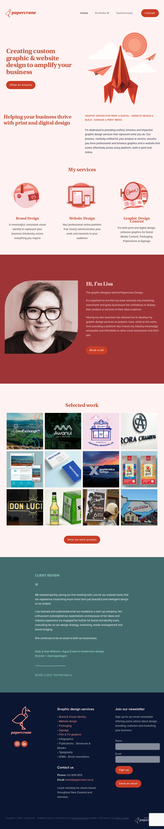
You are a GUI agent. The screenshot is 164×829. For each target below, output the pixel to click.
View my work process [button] (82, 540)
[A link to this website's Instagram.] (17, 744)
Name (118, 740)
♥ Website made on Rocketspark (53, 817)
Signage (64, 730)
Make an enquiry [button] (21, 85)
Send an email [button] (128, 784)
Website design (68, 721)
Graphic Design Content (137, 220)
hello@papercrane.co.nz (79, 780)
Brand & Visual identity (72, 717)
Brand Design (27, 218)
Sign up (124, 770)
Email (118, 754)
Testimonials (124, 13)
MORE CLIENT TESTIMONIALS (53, 675)
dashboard (29, 817)
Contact (150, 13)
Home (84, 13)
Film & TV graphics (70, 734)
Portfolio (101, 13)
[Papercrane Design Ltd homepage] (20, 13)
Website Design (82, 218)
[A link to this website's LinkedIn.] (24, 744)
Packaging (65, 726)
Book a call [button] (97, 350)
